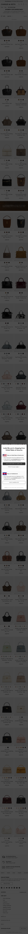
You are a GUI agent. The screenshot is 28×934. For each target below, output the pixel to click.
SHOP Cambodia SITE (14, 482)
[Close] (25, 446)
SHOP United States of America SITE (14, 463)
